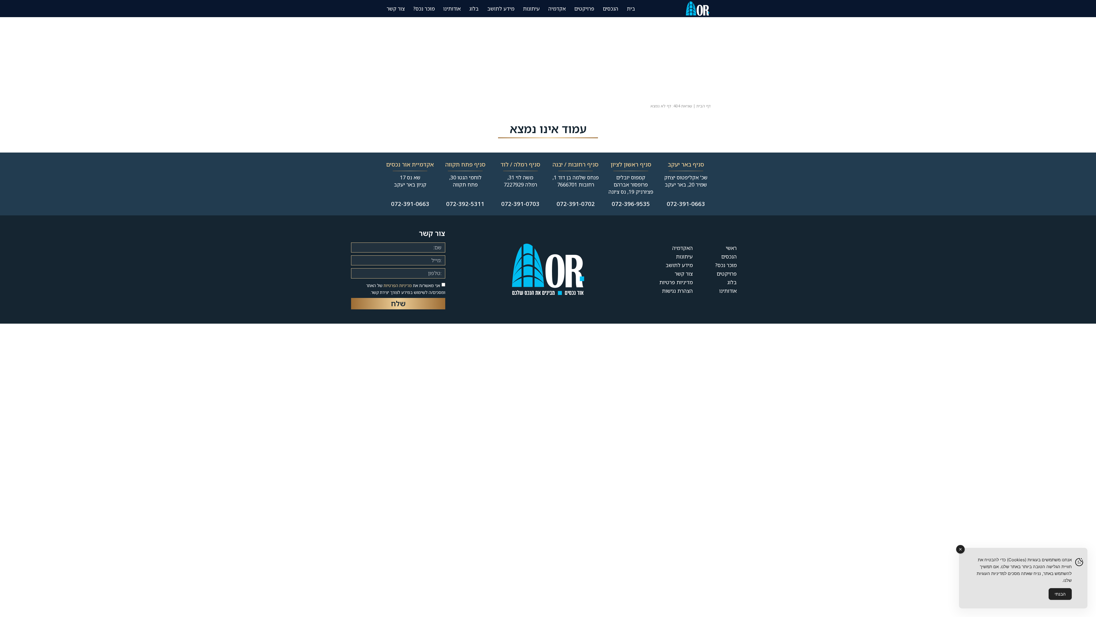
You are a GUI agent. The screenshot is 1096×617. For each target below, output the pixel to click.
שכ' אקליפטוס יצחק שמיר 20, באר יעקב (686, 181)
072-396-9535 (631, 204)
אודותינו (728, 290)
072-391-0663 (686, 204)
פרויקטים (584, 8)
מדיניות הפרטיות (398, 285)
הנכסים (610, 8)
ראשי (731, 248)
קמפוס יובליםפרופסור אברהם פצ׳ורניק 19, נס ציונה (631, 184)
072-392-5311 (465, 204)
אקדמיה (557, 8)
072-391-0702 (576, 204)
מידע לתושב (500, 8)
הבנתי (1060, 594)
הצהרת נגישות (677, 290)
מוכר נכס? (424, 8)
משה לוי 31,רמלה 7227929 (520, 181)
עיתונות (531, 8)
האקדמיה (682, 248)
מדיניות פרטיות (676, 282)
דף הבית (703, 106)
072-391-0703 (520, 204)
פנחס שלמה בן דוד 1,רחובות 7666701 (576, 181)
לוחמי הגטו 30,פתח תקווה (465, 181)
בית (631, 8)
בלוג (474, 8)
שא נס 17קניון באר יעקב (410, 181)
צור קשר (396, 8)
